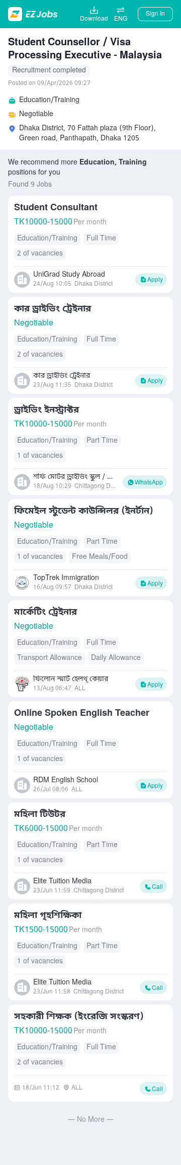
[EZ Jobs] (34, 14)
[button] (120, 14)
